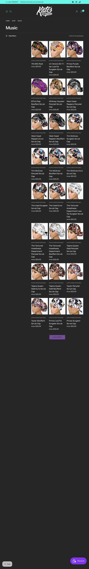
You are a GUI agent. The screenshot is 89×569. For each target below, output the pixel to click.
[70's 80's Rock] (39, 49)
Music (20, 20)
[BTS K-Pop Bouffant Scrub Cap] (39, 87)
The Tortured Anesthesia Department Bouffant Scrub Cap (55, 251)
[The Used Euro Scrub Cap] (57, 191)
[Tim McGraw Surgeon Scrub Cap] (75, 121)
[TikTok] (79, 2)
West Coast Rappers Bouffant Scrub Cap (57, 139)
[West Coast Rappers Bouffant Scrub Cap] (57, 121)
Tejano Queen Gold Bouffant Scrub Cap (55, 289)
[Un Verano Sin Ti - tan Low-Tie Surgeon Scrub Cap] (57, 49)
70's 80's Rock (37, 64)
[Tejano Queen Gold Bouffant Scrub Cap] (57, 271)
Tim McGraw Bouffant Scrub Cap (55, 173)
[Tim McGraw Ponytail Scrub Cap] (39, 156)
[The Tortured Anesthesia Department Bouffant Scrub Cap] (57, 231)
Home (8, 20)
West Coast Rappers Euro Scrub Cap (37, 139)
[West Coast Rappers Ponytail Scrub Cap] (75, 87)
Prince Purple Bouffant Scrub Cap (73, 66)
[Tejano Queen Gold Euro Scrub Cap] (39, 271)
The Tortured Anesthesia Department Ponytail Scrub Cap (37, 251)
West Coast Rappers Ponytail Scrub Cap (74, 104)
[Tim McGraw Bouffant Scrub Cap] (57, 156)
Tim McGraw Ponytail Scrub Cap (37, 173)
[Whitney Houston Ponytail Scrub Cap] (57, 87)
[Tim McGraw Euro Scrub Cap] (75, 156)
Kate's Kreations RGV (38, 60)
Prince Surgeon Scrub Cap (73, 322)
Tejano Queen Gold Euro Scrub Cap (38, 289)
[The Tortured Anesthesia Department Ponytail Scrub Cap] (39, 231)
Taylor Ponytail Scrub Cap (73, 287)
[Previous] (33, 49)
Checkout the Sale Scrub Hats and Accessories (36, 2)
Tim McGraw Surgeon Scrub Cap (73, 139)
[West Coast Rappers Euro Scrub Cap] (39, 121)
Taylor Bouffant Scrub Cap (38, 322)
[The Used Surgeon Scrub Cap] (39, 191)
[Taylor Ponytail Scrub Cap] (75, 271)
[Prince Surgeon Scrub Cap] (75, 306)
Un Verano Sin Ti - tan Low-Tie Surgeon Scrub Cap (57, 68)
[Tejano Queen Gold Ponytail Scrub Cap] (75, 231)
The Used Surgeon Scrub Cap (39, 206)
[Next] (46, 49)
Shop (13, 20)
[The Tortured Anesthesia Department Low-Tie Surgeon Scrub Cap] (75, 191)
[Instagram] (76, 2)
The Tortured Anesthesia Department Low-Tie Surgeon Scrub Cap (75, 211)
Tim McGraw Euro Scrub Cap (75, 172)
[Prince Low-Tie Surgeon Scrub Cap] (57, 306)
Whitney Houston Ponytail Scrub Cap (56, 104)
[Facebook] (73, 2)
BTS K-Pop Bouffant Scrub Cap (38, 104)
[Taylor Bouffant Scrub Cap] (39, 306)
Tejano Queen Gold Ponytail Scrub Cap (73, 248)
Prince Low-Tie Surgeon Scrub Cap (55, 323)
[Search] (10, 11)
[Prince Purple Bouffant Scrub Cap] (75, 49)
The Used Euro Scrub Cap (55, 206)
